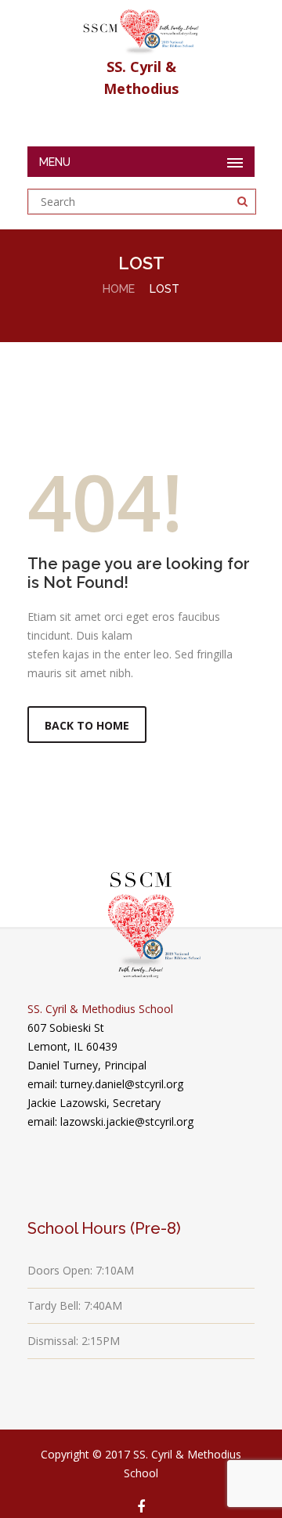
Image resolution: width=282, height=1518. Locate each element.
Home (119, 289)
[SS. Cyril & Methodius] (141, 28)
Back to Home (87, 725)
